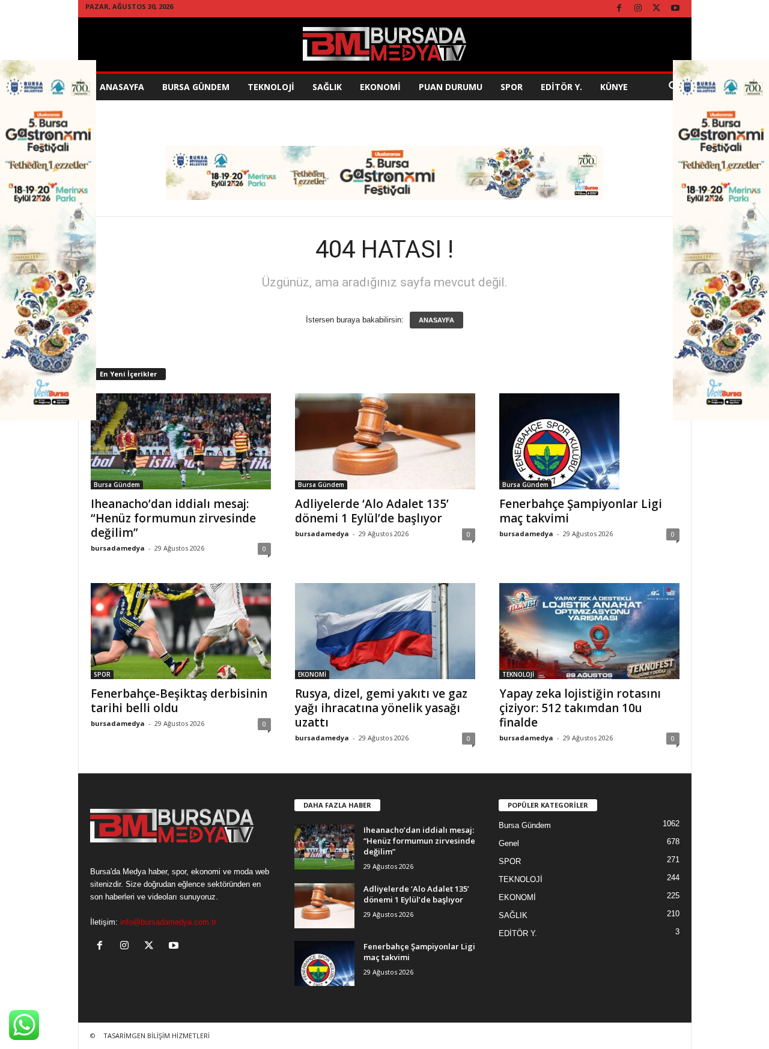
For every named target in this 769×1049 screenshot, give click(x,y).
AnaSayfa (122, 86)
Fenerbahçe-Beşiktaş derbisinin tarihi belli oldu (179, 701)
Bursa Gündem (195, 86)
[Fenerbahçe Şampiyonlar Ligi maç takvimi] (589, 441)
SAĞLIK (327, 86)
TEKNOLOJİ (271, 86)
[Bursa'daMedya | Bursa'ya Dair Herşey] (384, 44)
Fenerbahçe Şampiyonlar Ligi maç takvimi (580, 511)
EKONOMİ (380, 86)
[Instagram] (638, 8)
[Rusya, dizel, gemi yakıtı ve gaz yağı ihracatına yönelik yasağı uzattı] (385, 631)
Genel (509, 843)
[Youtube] (675, 8)
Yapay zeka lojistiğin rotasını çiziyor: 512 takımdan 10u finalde (580, 708)
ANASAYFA (436, 320)
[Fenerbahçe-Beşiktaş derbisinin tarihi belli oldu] (181, 631)
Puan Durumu (450, 86)
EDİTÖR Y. (561, 86)
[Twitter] (656, 8)
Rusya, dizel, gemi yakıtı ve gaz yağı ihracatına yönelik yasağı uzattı (381, 708)
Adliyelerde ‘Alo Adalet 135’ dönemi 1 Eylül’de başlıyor (372, 511)
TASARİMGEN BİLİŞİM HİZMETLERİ (156, 1035)
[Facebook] (619, 8)
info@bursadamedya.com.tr (168, 922)
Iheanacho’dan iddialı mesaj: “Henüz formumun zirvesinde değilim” (173, 518)
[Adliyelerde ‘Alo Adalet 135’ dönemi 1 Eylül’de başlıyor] (385, 441)
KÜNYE (614, 86)
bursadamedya (118, 547)
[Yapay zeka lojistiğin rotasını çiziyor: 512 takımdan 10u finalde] (589, 631)
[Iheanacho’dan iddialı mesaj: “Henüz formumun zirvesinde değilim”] (181, 441)
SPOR (511, 86)
